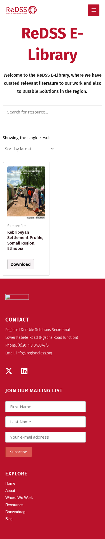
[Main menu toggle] (93, 10)
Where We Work (19, 497)
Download (21, 264)
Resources (14, 504)
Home (10, 483)
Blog (9, 518)
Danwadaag (15, 511)
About (10, 490)
